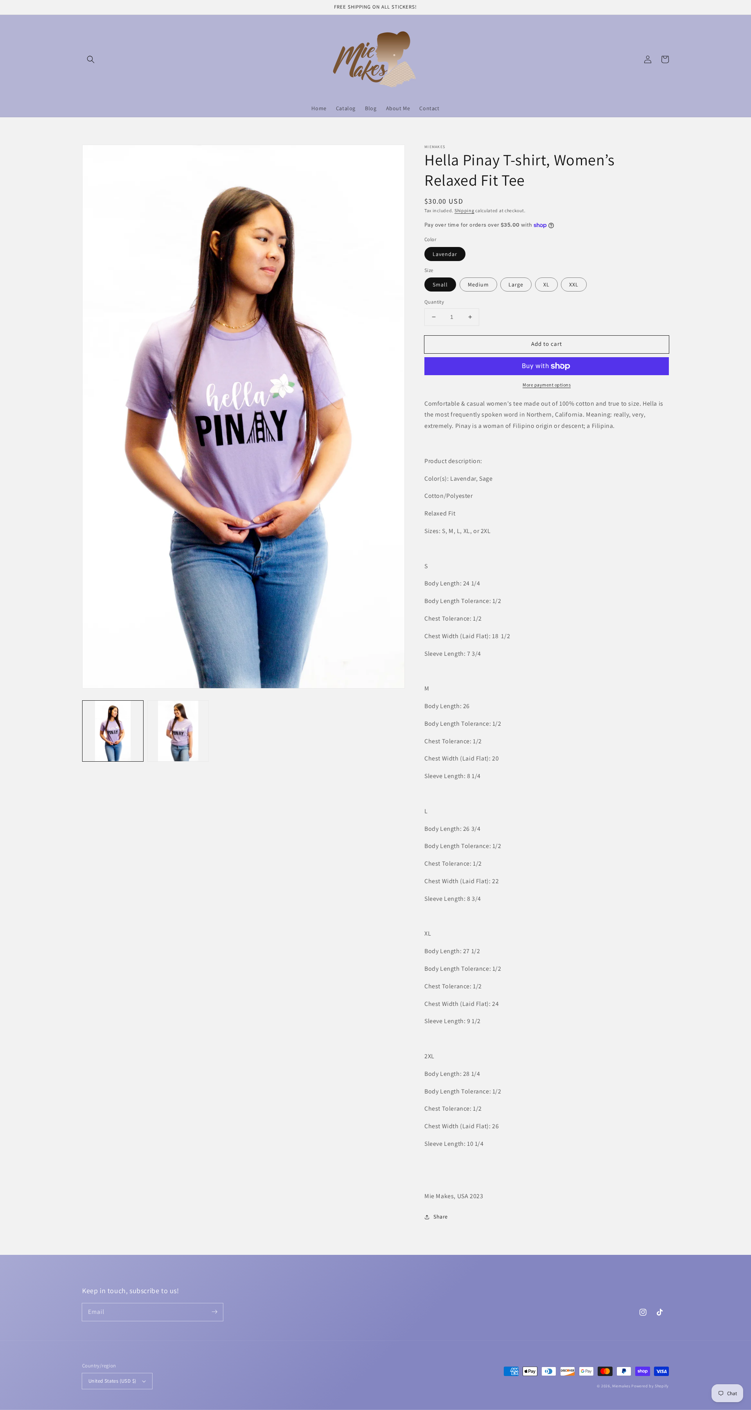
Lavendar (445, 254)
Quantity (434, 302)
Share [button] (440, 1216)
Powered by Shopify (650, 1386)
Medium (478, 284)
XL (546, 284)
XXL (574, 284)
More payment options (547, 385)
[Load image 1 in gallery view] (113, 731)
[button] (90, 59)
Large (515, 284)
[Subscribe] (214, 1312)
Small (440, 284)
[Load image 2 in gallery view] (178, 731)
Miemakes (621, 1386)
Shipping (464, 210)
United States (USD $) (112, 1381)
